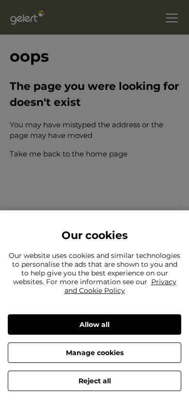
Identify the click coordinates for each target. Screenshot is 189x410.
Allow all (94, 324)
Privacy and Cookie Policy (120, 286)
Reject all (95, 380)
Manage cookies (95, 352)
